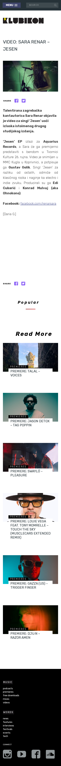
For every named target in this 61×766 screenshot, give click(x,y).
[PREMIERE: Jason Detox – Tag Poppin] (30, 407)
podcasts (8, 688)
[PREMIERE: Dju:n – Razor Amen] (30, 619)
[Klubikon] (23, 21)
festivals (7, 729)
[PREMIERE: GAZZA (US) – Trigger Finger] (30, 569)
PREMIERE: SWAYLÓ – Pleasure (26, 473)
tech (5, 736)
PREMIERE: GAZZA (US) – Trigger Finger (29, 585)
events (6, 732)
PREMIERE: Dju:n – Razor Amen (25, 636)
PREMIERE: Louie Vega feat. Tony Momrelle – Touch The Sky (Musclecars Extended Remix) (30, 529)
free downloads (11, 695)
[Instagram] (7, 755)
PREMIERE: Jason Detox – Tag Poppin (30, 423)
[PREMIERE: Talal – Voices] (30, 357)
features (7, 722)
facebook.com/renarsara (38, 203)
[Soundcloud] (50, 755)
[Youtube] (21, 755)
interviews (8, 725)
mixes (6, 699)
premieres (18, 366)
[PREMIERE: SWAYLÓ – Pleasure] (30, 457)
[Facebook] (36, 755)
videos (6, 702)
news (5, 718)
